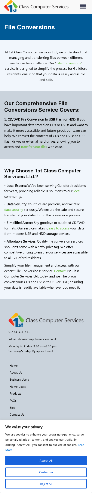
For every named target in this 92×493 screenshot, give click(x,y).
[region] (46, 456)
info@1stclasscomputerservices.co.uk (33, 339)
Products (15, 393)
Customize (46, 472)
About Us (16, 372)
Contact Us (17, 414)
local (76, 190)
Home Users (18, 386)
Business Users (19, 379)
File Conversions (68, 63)
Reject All (46, 484)
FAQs (13, 400)
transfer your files (34, 146)
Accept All (46, 460)
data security (13, 209)
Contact (59, 270)
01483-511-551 (19, 332)
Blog (12, 408)
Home (14, 365)
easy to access (59, 228)
